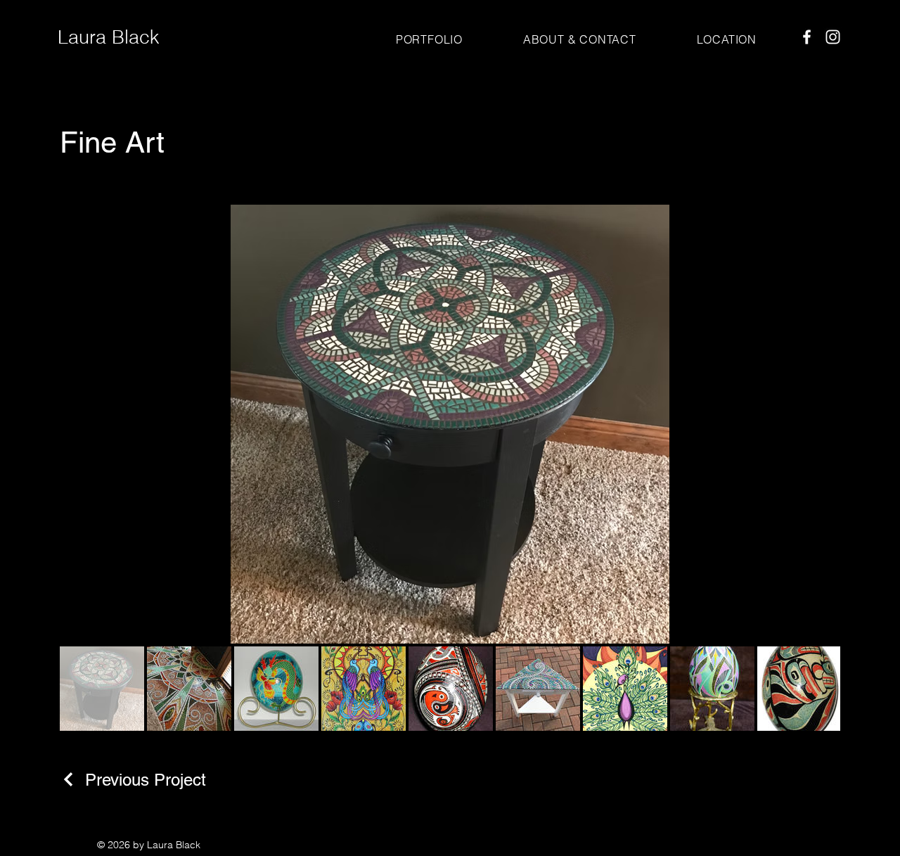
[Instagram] (832, 36)
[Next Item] (817, 424)
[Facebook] (806, 36)
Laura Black (109, 37)
